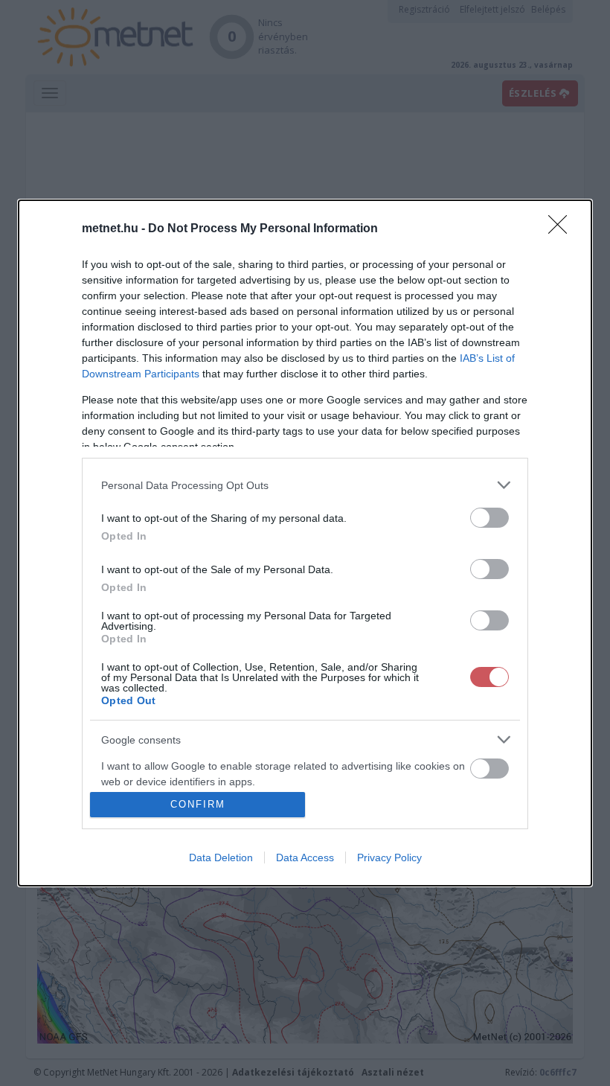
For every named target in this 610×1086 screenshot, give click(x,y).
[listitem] (305, 485)
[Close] (562, 229)
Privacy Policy (389, 857)
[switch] (489, 518)
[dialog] (305, 543)
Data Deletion (221, 857)
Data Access (305, 857)
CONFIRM (197, 804)
